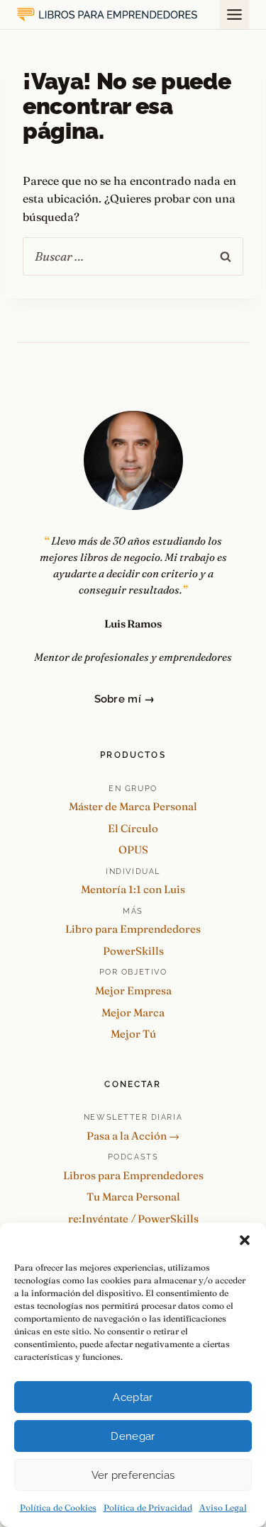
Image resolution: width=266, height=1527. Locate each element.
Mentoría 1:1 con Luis (133, 889)
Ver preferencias (133, 1475)
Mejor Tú (133, 1033)
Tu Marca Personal (133, 1196)
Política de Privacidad (148, 1507)
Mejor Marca (133, 1012)
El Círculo (133, 828)
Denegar (133, 1436)
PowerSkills (133, 951)
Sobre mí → (124, 699)
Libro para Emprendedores (133, 929)
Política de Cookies (58, 1507)
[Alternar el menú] (234, 14)
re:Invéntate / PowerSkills (133, 1218)
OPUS (133, 849)
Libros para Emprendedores (133, 1175)
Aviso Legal (223, 1507)
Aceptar (133, 1397)
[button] (245, 1240)
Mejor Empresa (133, 990)
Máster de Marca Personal (133, 806)
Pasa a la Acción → (133, 1135)
